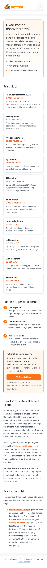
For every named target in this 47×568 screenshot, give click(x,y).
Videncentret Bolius (23, 446)
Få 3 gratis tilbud (23, 377)
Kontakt (29, 559)
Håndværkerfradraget (19, 509)
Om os (22, 559)
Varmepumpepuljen (18, 523)
